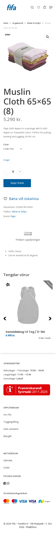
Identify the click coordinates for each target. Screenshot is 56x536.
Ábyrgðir (7, 436)
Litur (6, 144)
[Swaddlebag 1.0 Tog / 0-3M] (28, 305)
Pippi (13, 216)
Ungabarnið (17, 23)
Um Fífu (7, 414)
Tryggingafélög (11, 421)
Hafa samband (10, 428)
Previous (11, 320)
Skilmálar (7, 460)
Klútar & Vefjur (34, 23)
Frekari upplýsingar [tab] (28, 239)
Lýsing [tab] (28, 232)
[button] (51, 7)
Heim (5, 23)
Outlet (6, 467)
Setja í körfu (17, 183)
